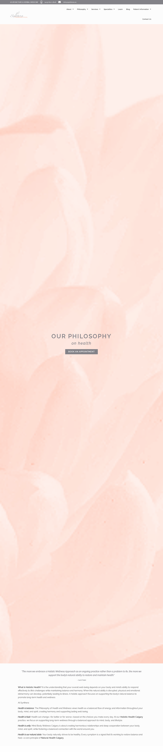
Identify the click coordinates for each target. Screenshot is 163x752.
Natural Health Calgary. (52, 738)
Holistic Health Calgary (131, 717)
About (68, 9)
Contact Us (146, 19)
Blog (128, 9)
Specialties (108, 9)
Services (94, 9)
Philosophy (81, 9)
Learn (120, 9)
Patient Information (141, 9)
